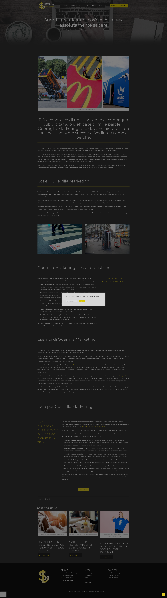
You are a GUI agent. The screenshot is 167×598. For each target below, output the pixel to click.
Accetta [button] (82, 301)
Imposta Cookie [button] (71, 301)
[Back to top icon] (158, 594)
